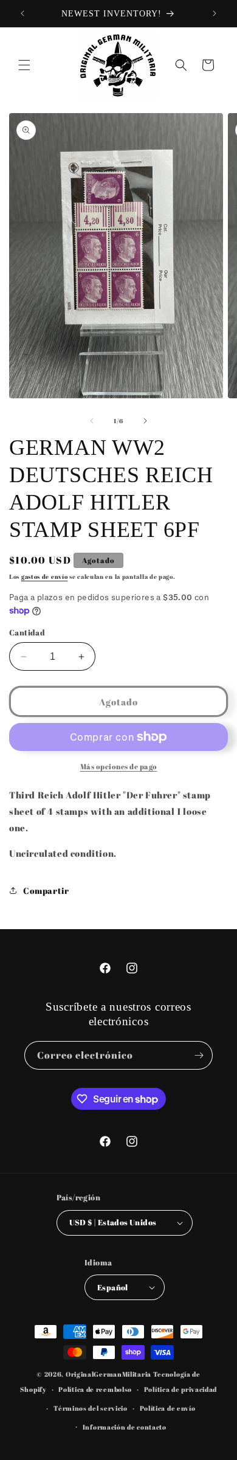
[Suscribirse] (198, 1055)
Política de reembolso (95, 1389)
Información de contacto (125, 1426)
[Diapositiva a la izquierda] (91, 420)
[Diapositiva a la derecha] (145, 420)
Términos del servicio (90, 1408)
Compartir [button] (46, 890)
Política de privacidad (180, 1389)
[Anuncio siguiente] (214, 13)
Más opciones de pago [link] (118, 766)
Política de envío (168, 1408)
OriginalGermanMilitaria (108, 1374)
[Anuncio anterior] (22, 13)
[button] (24, 65)
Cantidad (27, 632)
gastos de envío (44, 576)
